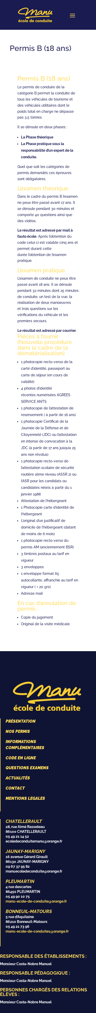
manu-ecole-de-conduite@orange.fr (36, 901)
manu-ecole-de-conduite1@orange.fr (37, 931)
